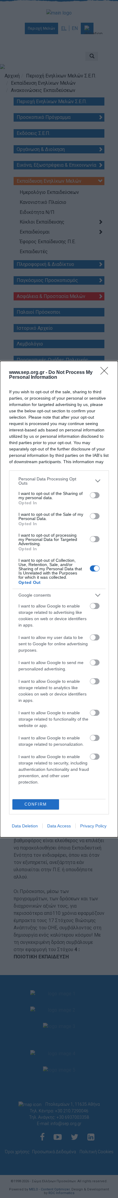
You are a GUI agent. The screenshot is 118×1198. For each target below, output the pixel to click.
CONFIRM (36, 804)
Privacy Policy (93, 825)
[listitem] (59, 481)
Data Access (59, 825)
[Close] (106, 372)
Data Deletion (25, 825)
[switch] (95, 495)
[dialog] (59, 599)
